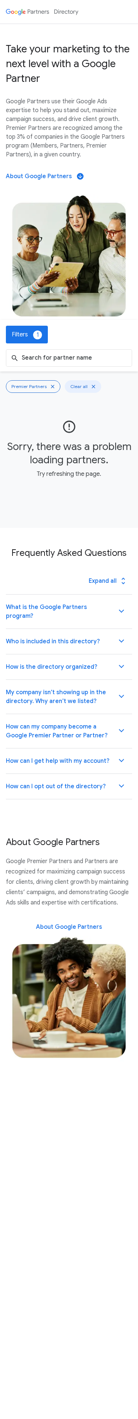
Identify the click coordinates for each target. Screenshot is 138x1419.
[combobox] (75, 358)
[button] (69, 612)
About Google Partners (44, 176)
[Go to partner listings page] (42, 11)
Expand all (108, 581)
